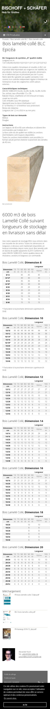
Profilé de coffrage (10, 674)
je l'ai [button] (25, 705)
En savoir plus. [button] (10, 698)
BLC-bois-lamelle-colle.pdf (25, 612)
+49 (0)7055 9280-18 (30, 654)
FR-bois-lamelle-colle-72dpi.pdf (27, 595)
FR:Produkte (13, 35)
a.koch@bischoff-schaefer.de (30, 657)
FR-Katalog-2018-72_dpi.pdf (25, 629)
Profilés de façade (10, 678)
